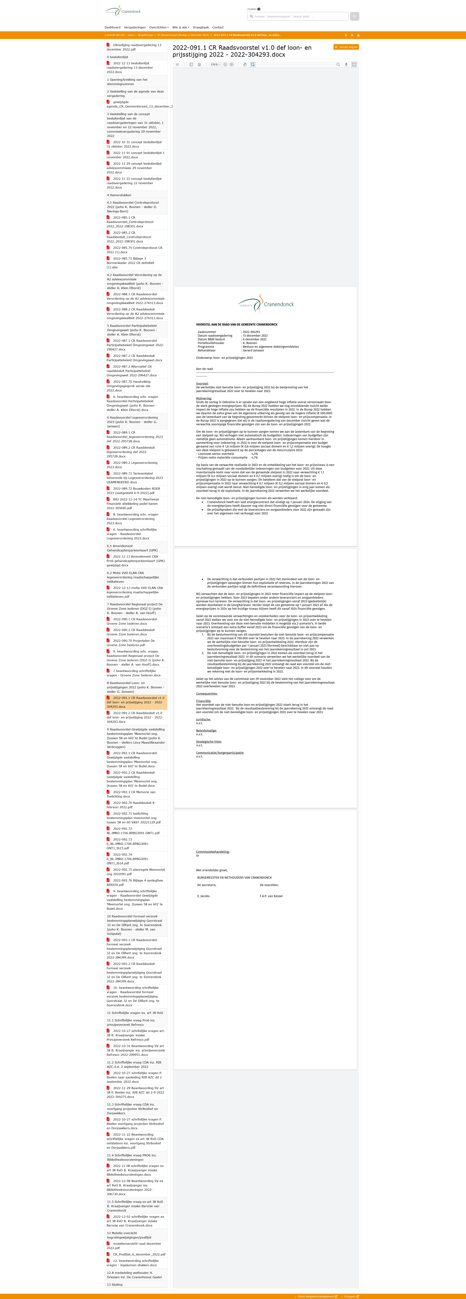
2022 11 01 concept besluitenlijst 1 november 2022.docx (136, 155)
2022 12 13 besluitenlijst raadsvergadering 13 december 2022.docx (130, 67)
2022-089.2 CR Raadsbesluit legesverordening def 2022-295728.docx (131, 452)
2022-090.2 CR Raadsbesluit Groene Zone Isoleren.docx (131, 632)
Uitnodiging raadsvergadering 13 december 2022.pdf (134, 47)
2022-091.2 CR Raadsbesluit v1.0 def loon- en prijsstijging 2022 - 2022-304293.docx (135, 717)
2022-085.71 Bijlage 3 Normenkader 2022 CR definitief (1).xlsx (130, 263)
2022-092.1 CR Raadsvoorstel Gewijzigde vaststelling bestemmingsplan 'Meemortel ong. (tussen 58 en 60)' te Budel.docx (132, 759)
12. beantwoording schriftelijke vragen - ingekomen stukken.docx (133, 1263)
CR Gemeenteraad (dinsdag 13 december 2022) (183, 35)
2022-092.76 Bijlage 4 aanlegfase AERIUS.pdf (135, 882)
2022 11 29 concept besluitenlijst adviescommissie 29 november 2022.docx (134, 168)
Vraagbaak (201, 27)
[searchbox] (298, 16)
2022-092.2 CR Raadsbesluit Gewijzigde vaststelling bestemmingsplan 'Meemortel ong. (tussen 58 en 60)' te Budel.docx (132, 779)
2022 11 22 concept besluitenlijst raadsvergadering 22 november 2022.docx (134, 183)
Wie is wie (179, 27)
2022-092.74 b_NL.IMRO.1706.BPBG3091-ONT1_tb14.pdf (128, 859)
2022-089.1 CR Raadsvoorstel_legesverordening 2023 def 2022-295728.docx (135, 437)
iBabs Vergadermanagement (316, 1296)
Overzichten (158, 27)
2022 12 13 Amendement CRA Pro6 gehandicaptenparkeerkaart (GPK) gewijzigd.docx (136, 561)
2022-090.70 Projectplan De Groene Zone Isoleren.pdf (131, 643)
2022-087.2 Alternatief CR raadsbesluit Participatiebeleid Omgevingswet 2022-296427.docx (132, 371)
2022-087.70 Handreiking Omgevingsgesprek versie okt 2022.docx (129, 386)
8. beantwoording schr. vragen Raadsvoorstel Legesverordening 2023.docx (132, 519)
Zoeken (252, 9)
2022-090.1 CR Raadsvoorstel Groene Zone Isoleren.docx (132, 621)
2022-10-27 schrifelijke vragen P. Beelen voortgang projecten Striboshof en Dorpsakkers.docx (135, 1124)
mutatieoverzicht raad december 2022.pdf (134, 1246)
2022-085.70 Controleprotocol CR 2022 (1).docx (134, 250)
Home (131, 35)
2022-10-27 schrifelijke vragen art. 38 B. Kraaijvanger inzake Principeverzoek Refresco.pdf (136, 1035)
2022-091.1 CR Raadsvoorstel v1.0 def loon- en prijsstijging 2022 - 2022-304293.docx (135, 702)
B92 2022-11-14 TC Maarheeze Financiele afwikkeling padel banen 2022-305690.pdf (133, 503)
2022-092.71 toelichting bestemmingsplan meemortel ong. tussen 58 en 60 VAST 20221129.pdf (134, 818)
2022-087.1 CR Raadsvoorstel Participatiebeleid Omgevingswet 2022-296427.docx (135, 345)
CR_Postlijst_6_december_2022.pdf (138, 1254)
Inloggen (350, 1296)
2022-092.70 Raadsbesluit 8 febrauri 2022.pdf (130, 805)
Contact (218, 27)
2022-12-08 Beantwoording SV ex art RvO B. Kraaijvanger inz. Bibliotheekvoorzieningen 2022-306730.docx (135, 1187)
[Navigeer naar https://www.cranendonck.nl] (123, 13)
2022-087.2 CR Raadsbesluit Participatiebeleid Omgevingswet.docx (134, 358)
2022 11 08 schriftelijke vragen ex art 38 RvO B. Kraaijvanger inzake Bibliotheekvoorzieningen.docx (135, 1170)
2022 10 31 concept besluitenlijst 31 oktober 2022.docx (134, 144)
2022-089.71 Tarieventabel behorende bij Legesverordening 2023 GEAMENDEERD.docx (135, 478)
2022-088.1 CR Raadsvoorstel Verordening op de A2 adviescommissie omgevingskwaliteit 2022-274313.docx (136, 298)
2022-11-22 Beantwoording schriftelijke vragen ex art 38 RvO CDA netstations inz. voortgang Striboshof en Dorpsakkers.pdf (135, 1141)
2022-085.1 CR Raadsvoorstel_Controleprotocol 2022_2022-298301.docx (130, 222)
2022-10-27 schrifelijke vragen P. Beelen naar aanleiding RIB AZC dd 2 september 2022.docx (134, 1077)
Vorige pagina (348, 46)
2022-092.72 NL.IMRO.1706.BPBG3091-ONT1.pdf (133, 831)
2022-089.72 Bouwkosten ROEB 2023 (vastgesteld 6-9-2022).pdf (133, 491)
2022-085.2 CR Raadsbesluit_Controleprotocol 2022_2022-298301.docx (129, 237)
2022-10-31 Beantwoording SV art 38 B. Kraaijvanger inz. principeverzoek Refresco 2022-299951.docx (136, 1050)
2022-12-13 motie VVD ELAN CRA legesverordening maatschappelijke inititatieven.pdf (135, 592)
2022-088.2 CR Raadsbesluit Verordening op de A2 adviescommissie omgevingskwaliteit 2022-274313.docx (136, 313)
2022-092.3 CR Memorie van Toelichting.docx (131, 794)
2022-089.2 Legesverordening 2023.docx (132, 465)
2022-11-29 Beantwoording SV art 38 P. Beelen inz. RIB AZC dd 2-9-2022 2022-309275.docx (135, 1092)
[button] (354, 16)
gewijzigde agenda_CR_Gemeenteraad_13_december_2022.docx (137, 104)
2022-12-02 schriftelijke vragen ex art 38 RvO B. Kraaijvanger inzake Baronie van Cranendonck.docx (135, 1221)
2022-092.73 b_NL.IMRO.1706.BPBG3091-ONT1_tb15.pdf (128, 844)
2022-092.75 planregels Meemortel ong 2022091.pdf (136, 872)
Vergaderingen (135, 27)
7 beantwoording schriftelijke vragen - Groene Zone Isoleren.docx (134, 673)
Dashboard (113, 27)
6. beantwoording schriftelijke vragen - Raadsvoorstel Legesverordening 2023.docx (132, 534)
